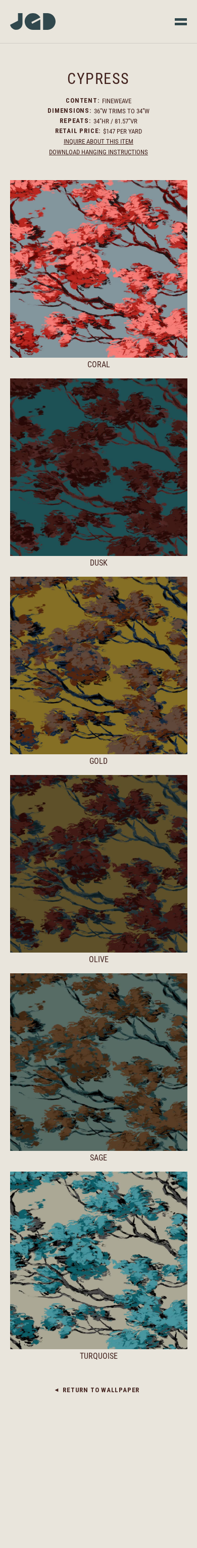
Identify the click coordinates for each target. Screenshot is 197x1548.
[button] (181, 21)
